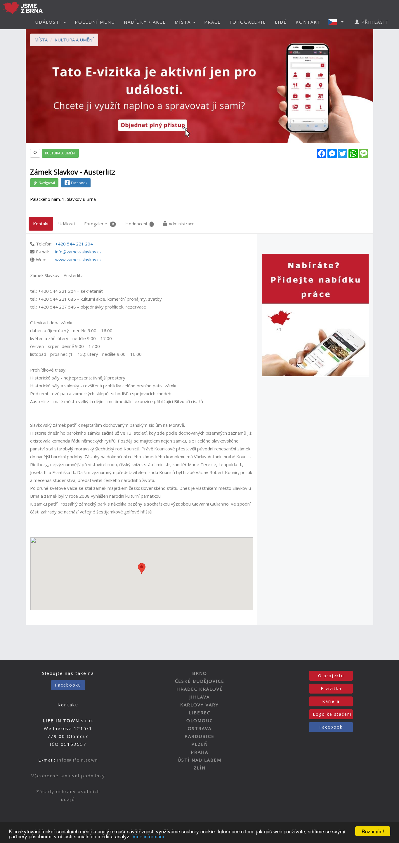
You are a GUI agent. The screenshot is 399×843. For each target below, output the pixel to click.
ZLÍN (200, 768)
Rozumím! (373, 831)
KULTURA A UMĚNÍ (74, 40)
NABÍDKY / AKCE (145, 22)
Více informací (148, 836)
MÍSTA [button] (183, 22)
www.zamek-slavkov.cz (78, 259)
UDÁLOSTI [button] (49, 22)
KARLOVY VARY (199, 705)
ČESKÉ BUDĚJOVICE (199, 681)
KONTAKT (308, 22)
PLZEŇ (199, 744)
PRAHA (199, 752)
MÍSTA (41, 40)
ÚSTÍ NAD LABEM (199, 760)
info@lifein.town (77, 760)
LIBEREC (199, 712)
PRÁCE (212, 22)
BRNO (199, 673)
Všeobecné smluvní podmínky (68, 775)
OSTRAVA (199, 728)
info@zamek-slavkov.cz (78, 252)
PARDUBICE (199, 736)
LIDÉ (281, 22)
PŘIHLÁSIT (374, 22)
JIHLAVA (199, 697)
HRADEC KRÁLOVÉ (199, 689)
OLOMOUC (199, 720)
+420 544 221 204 (74, 244)
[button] (337, 22)
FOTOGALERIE (248, 22)
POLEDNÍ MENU (95, 22)
